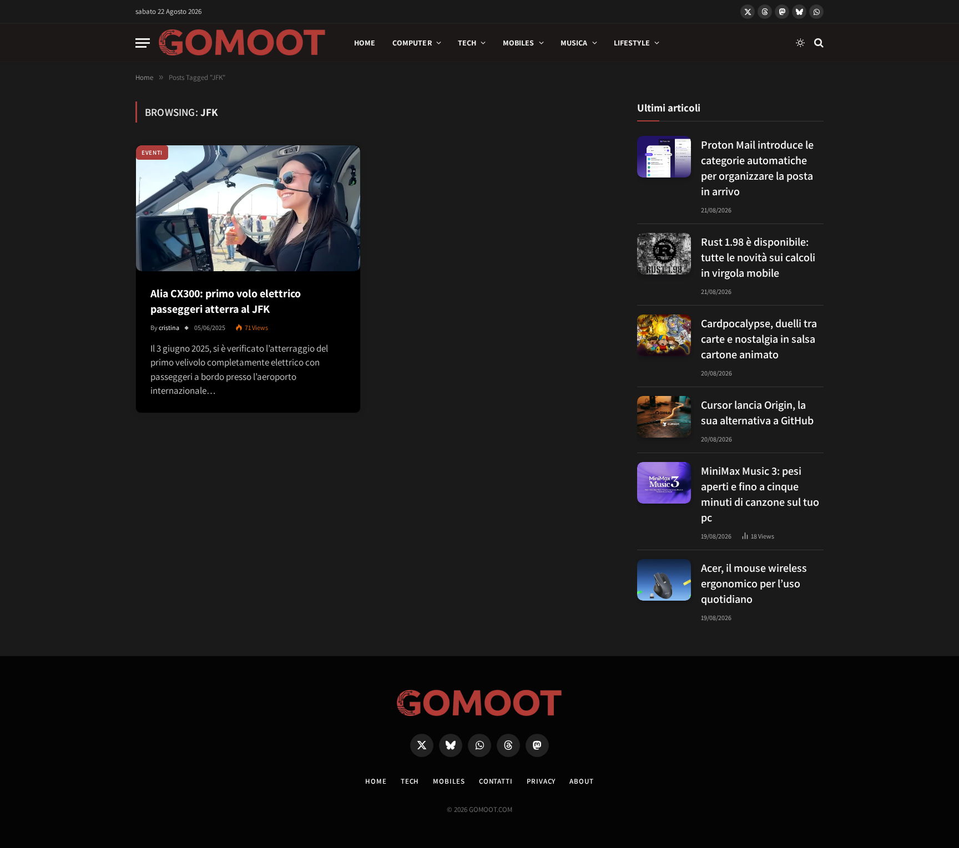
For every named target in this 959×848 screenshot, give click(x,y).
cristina (169, 327)
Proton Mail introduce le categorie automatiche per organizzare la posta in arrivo (757, 168)
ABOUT (581, 781)
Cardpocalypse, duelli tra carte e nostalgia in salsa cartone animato (759, 339)
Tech (467, 43)
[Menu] (142, 43)
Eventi (152, 152)
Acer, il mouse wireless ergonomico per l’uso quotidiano (754, 583)
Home (365, 43)
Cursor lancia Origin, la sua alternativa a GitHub (757, 413)
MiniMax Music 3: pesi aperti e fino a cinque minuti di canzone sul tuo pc (760, 494)
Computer (412, 43)
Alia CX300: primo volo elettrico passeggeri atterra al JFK (225, 301)
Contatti (496, 781)
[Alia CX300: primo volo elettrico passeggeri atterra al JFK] (248, 208)
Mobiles (518, 43)
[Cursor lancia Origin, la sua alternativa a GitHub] (664, 417)
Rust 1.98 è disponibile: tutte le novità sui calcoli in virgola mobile (758, 257)
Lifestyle (632, 43)
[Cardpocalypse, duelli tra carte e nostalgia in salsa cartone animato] (664, 335)
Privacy (541, 781)
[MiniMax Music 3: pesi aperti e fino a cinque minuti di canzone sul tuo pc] (664, 483)
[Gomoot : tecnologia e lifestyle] (242, 42)
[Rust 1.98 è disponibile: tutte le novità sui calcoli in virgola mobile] (664, 254)
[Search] (818, 43)
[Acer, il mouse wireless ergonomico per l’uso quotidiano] (664, 580)
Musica (574, 43)
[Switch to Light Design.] (800, 42)
